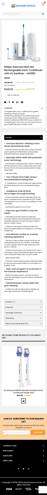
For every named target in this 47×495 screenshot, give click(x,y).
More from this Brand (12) (17, 323)
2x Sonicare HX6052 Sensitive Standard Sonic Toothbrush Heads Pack (23, 391)
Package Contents (14, 313)
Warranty (10, 318)
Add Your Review (28, 82)
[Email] (5, 102)
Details (9, 137)
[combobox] (23, 13)
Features (9, 307)
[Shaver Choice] (23, 5)
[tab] (23, 137)
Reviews (10, 302)
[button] (16, 63)
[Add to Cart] (23, 400)
